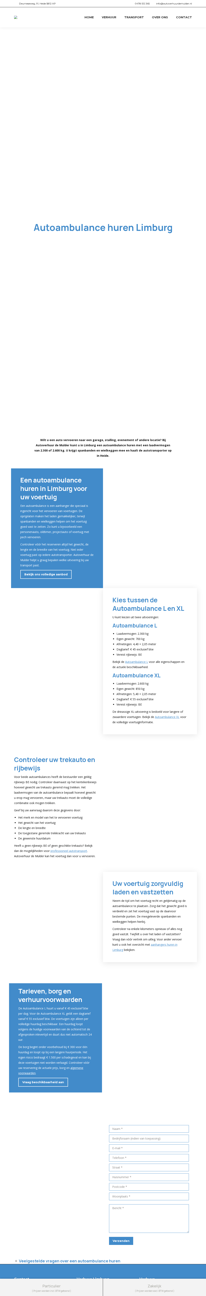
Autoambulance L (136, 662)
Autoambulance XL (167, 717)
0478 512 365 (142, 3)
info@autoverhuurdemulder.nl (174, 3)
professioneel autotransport (68, 851)
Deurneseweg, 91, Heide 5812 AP (37, 3)
